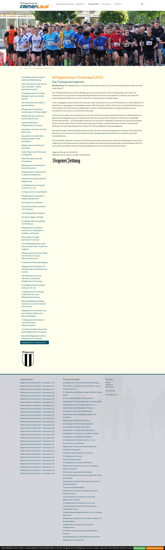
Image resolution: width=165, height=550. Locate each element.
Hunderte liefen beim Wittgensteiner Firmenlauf (32, 123)
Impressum (109, 385)
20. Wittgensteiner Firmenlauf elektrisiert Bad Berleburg (33, 78)
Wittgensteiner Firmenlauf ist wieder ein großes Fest (33, 197)
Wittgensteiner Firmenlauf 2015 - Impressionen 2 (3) (37, 470)
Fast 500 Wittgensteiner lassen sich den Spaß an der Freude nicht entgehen (34, 246)
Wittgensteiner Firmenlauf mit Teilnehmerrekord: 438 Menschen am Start (34, 269)
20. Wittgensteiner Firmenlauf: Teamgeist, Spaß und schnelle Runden (33, 96)
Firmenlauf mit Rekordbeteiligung (34, 262)
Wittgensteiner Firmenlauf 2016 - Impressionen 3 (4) (37, 460)
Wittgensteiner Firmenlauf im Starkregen (33, 146)
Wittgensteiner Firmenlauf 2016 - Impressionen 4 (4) (37, 464)
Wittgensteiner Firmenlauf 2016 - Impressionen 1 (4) (37, 454)
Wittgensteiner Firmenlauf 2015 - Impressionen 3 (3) (37, 473)
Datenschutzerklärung (155, 548)
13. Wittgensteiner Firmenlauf (33, 213)
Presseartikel (93, 4)
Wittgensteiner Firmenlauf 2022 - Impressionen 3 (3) (37, 415)
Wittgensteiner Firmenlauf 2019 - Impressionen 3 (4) (37, 425)
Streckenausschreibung (65, 4)
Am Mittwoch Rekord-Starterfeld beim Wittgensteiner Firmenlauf (34, 330)
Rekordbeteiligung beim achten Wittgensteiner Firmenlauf (34, 337)
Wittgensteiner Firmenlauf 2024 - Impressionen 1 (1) (37, 389)
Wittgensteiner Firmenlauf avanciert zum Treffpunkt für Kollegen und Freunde (32, 230)
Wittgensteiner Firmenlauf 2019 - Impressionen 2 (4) (37, 422)
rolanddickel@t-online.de (103, 133)
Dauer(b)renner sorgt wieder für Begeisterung (34, 179)
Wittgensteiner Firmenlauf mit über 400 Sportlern (33, 166)
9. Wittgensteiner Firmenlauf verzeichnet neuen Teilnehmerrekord (33, 322)
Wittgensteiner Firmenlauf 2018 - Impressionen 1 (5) (37, 431)
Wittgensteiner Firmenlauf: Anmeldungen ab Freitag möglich (34, 110)
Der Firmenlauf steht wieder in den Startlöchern (33, 103)
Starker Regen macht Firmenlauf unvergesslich (34, 153)
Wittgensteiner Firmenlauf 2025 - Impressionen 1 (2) (37, 383)
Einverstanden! (139, 548)
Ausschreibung (110, 391)
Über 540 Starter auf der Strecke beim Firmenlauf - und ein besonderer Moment (34, 86)
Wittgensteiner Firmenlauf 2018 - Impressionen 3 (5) (37, 438)
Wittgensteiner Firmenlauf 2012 (34, 342)
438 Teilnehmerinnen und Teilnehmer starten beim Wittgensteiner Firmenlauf (32, 278)
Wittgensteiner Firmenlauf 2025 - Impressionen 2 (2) (37, 386)
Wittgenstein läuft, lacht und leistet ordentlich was (33, 117)
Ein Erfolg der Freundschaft (32, 202)
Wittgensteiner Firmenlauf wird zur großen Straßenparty (34, 173)
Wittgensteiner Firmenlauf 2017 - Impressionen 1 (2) (37, 447)
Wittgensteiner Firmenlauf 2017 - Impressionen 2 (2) (37, 451)
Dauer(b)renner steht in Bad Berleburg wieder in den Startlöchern (32, 138)
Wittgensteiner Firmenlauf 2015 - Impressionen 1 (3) (37, 467)
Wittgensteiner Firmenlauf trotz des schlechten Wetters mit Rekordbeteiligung (34, 313)
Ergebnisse (80, 4)
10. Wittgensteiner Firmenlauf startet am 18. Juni (33, 286)
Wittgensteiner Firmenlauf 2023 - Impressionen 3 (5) (37, 399)
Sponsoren (106, 4)
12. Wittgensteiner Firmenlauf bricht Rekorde (33, 222)
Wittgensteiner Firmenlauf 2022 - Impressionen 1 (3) (37, 409)
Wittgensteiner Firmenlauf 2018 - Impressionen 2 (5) (37, 434)
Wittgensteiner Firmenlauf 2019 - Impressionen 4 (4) (37, 428)
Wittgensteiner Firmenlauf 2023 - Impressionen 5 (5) (37, 405)
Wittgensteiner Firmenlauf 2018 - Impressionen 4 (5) (37, 441)
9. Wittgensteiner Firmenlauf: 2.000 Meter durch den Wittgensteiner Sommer (33, 294)
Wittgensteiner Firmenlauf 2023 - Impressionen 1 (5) (37, 392)
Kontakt (117, 4)
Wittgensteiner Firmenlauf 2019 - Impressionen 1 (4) (37, 418)
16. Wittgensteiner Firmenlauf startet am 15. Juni (33, 186)
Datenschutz (110, 387)
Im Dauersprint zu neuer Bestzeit (34, 192)
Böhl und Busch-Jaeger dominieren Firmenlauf (30, 238)
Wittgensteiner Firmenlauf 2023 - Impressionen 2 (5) (37, 396)
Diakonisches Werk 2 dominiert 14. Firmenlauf (34, 207)
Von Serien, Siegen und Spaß (32, 217)
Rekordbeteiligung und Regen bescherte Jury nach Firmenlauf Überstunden (34, 303)
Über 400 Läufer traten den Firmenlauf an (32, 159)
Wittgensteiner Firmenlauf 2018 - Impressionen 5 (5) (37, 444)
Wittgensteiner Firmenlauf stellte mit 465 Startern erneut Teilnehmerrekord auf (34, 255)
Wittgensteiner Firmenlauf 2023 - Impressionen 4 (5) (37, 402)
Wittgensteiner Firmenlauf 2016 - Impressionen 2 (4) (37, 457)
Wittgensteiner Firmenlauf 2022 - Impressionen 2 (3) (37, 412)
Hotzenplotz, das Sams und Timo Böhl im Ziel (34, 130)
